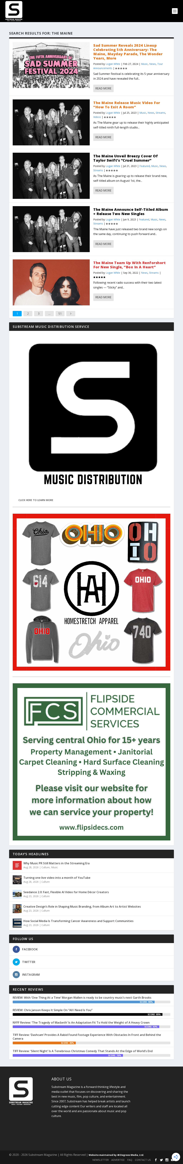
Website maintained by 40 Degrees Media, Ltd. (116, 1155)
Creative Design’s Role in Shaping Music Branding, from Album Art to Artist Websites (82, 907)
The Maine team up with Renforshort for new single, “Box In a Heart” (129, 264)
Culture (45, 867)
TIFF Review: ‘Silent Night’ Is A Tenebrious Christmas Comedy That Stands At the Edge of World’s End (83, 1051)
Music (144, 64)
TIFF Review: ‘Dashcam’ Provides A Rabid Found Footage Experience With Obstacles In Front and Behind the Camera (87, 1037)
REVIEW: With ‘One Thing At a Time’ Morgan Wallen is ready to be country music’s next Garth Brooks (82, 998)
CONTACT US (143, 1160)
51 (60, 314)
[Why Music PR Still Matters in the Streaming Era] (17, 865)
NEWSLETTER (100, 1160)
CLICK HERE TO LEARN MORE (35, 500)
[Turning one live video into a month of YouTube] (17, 879)
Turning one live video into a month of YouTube (56, 878)
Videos (97, 117)
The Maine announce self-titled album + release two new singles (130, 211)
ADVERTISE (118, 1160)
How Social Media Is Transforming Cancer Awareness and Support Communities (78, 921)
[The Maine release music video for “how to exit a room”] (51, 122)
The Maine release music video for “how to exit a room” (126, 104)
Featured (144, 166)
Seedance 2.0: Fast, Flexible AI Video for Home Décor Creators (66, 892)
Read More (103, 88)
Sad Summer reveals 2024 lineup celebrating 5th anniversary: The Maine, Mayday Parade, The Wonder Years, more (127, 52)
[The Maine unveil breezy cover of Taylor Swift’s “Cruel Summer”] (51, 176)
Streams (160, 112)
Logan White (113, 64)
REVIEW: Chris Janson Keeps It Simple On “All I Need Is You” (52, 1010)
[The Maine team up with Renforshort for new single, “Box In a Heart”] (51, 282)
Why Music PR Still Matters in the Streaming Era (56, 863)
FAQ (129, 1160)
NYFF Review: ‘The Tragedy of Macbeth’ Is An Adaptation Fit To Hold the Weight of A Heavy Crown (81, 1022)
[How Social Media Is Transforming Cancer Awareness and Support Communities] (17, 923)
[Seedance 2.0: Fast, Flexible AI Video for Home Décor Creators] (17, 894)
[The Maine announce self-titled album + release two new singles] (51, 229)
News (152, 64)
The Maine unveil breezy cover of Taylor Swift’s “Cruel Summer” (125, 158)
